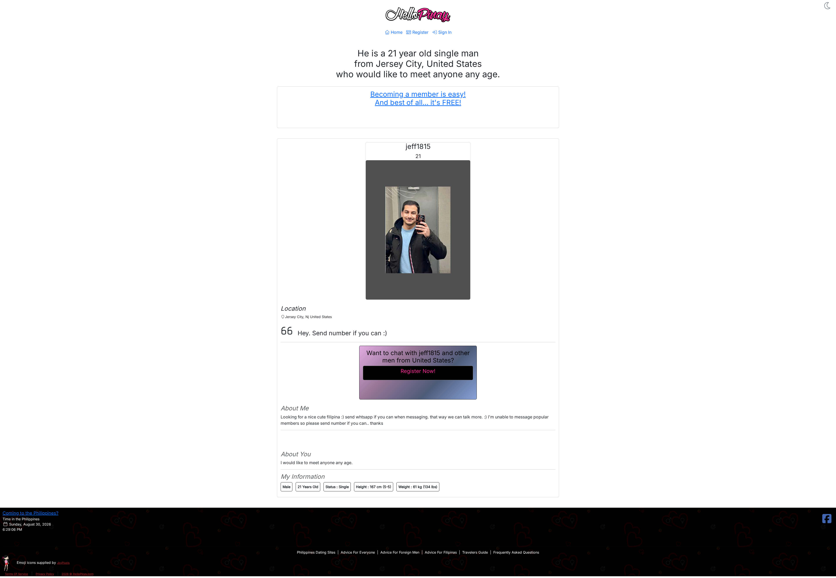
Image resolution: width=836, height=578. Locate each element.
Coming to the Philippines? (30, 513)
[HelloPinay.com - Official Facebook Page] (826, 521)
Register (419, 32)
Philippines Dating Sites (316, 552)
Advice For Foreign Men (399, 552)
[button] (827, 5)
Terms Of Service (16, 574)
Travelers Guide (475, 552)
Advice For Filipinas (441, 552)
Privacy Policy (45, 574)
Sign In (444, 32)
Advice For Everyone (358, 552)
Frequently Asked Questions (516, 552)
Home (396, 32)
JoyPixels (63, 563)
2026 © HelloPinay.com (77, 574)
